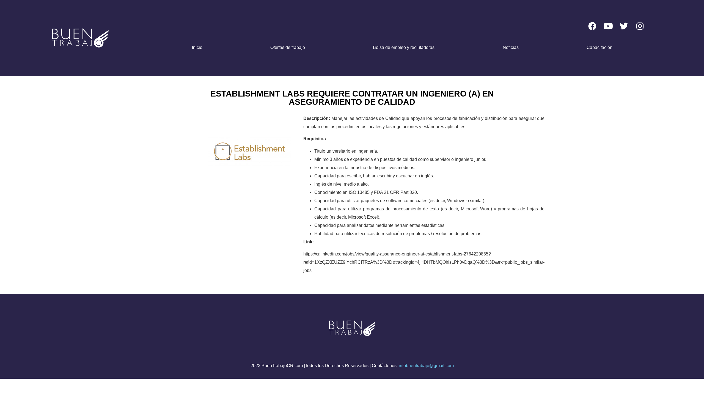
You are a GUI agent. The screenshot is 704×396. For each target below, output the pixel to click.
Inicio (197, 47)
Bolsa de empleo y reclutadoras (404, 47)
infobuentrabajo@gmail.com (426, 365)
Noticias (511, 47)
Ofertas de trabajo (287, 47)
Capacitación (599, 47)
